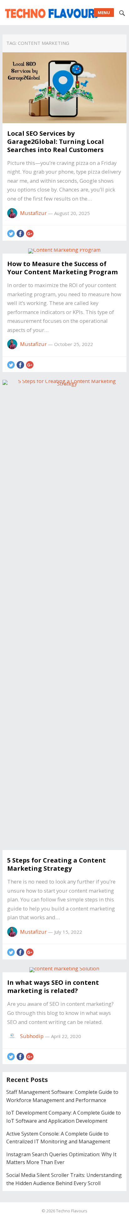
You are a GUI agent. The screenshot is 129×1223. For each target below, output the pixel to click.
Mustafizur (33, 213)
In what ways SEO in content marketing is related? (53, 986)
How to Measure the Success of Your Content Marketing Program (62, 268)
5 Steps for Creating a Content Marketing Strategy (56, 864)
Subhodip (32, 1036)
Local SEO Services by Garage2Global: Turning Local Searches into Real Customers (55, 141)
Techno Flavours (71, 1211)
